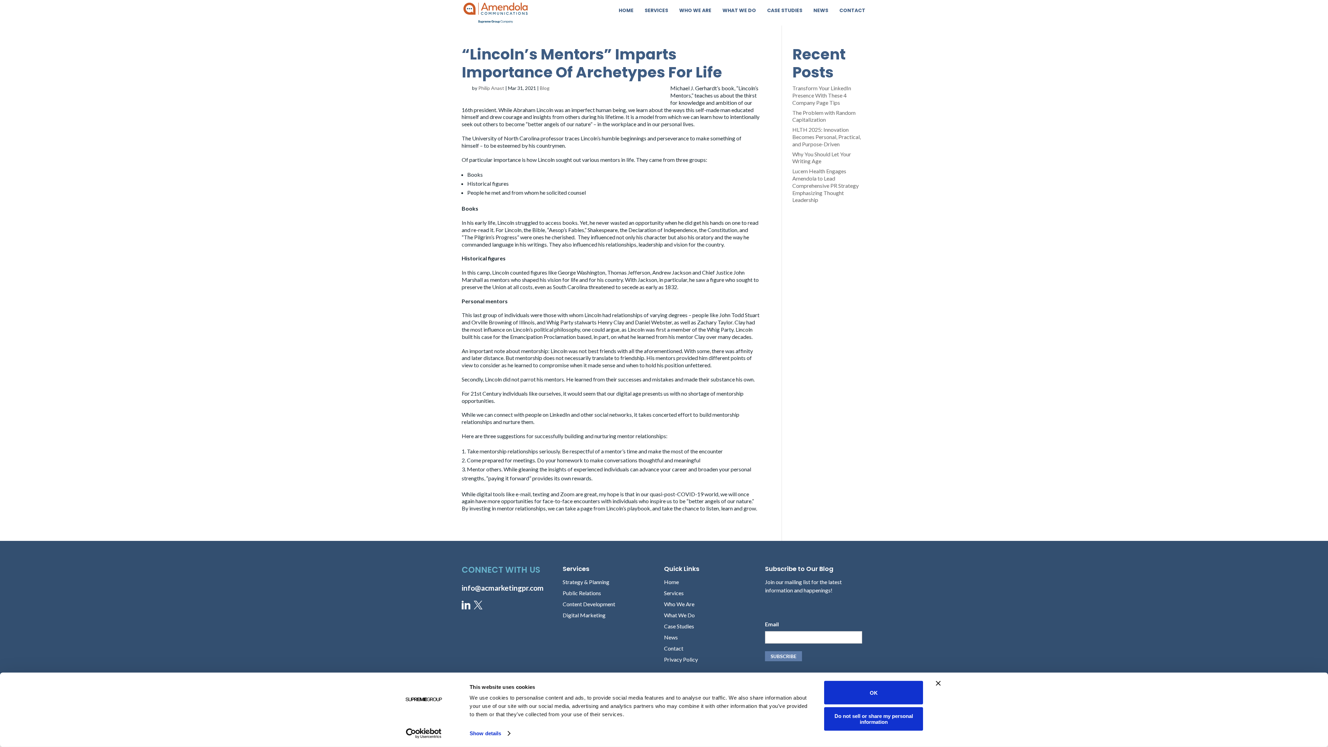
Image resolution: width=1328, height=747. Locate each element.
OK (874, 692)
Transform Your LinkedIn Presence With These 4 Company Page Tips (821, 95)
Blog (545, 88)
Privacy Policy (681, 659)
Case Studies (784, 11)
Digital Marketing (584, 615)
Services (656, 11)
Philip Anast (491, 88)
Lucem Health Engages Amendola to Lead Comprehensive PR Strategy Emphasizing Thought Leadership (825, 185)
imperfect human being (598, 110)
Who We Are (695, 11)
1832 (671, 287)
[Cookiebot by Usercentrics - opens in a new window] (424, 733)
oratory (704, 237)
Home (626, 11)
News (820, 11)
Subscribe (783, 656)
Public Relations (582, 593)
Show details (485, 733)
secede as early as (643, 287)
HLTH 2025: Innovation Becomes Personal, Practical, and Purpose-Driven (826, 136)
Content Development (589, 604)
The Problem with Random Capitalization (824, 116)
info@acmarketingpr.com (503, 587)
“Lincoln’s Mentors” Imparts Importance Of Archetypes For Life (592, 63)
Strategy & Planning (586, 582)
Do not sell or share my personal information (873, 719)
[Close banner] (938, 683)
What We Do (739, 11)
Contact (852, 11)
